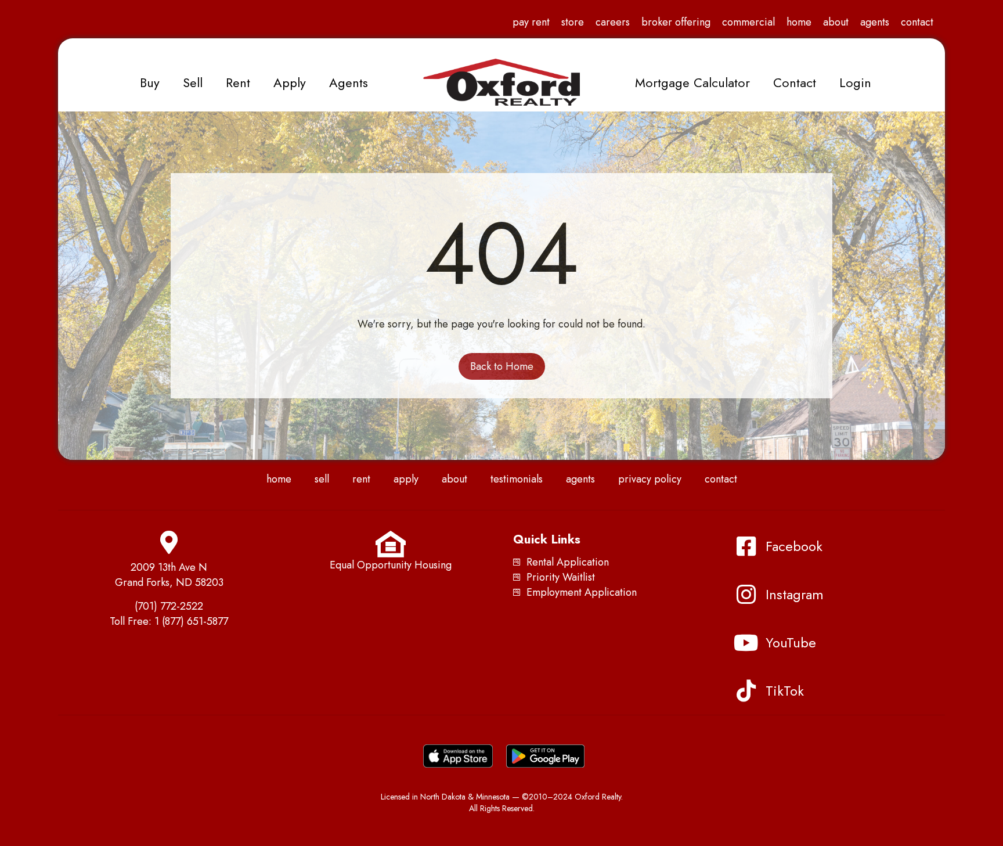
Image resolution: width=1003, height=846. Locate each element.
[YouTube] (746, 643)
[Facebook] (746, 546)
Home (798, 22)
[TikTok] (746, 691)
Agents (874, 22)
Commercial (748, 22)
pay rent (531, 22)
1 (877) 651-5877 (191, 621)
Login (855, 82)
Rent (238, 82)
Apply (289, 82)
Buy (150, 82)
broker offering (675, 22)
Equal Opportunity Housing (391, 565)
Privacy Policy (649, 479)
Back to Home (501, 366)
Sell (193, 82)
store (572, 22)
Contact (917, 22)
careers (613, 22)
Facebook (794, 546)
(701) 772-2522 (169, 606)
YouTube (791, 642)
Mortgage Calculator (692, 82)
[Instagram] (746, 595)
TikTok (785, 691)
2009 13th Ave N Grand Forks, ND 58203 (169, 575)
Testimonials (516, 479)
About (836, 22)
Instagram (795, 594)
